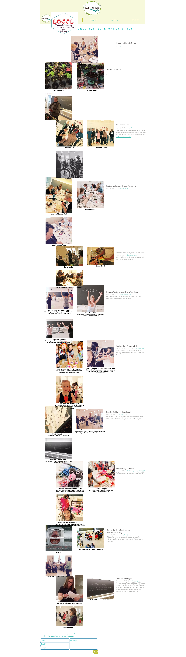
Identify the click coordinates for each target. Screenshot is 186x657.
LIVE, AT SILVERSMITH (130, 592)
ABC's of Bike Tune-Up (123, 137)
